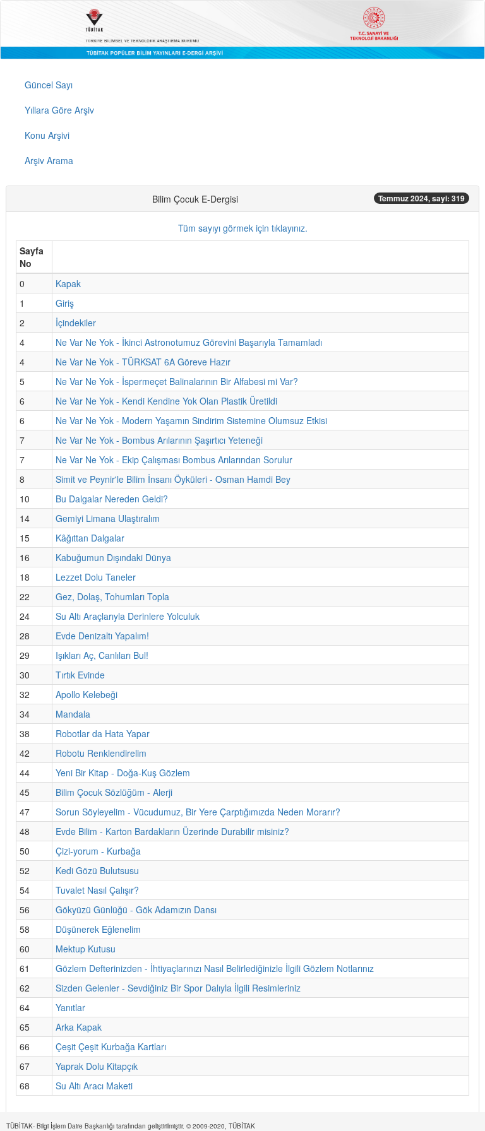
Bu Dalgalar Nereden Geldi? (112, 498)
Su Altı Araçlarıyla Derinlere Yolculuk (128, 616)
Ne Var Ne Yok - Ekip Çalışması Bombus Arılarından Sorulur (174, 459)
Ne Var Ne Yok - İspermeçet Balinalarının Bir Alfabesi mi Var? (177, 381)
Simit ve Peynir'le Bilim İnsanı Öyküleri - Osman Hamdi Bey (173, 479)
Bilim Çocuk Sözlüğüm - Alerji (114, 792)
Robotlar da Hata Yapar (103, 733)
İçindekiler (76, 322)
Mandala (73, 714)
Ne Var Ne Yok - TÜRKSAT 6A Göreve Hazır (143, 361)
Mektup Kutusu (86, 948)
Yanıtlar (70, 1007)
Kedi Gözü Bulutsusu (97, 870)
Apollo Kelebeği (86, 694)
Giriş (65, 303)
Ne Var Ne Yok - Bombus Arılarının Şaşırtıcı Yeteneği (159, 440)
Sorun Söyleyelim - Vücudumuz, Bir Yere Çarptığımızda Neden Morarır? (198, 811)
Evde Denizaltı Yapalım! (102, 635)
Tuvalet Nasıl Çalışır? (97, 890)
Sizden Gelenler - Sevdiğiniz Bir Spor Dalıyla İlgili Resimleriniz (178, 987)
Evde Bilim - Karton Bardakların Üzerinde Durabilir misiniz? (172, 831)
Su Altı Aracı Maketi (94, 1085)
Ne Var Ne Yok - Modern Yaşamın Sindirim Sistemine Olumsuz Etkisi (191, 420)
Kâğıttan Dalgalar (90, 537)
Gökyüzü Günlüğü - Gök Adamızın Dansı (136, 909)
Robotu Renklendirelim (101, 753)
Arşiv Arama (49, 160)
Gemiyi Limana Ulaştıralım (108, 518)
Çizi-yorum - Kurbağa (98, 850)
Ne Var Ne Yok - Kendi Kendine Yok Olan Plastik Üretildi (166, 400)
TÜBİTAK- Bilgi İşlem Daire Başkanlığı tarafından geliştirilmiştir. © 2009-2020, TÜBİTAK (130, 1126)
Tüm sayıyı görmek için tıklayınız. (243, 228)
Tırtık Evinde (80, 674)
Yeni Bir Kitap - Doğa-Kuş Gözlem (123, 772)
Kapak (68, 283)
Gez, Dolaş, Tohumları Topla (112, 596)
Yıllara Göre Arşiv (59, 110)
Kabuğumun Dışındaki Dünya (113, 557)
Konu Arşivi (47, 135)
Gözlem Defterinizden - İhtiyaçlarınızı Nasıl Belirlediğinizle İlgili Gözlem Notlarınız (215, 968)
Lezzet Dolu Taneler (96, 577)
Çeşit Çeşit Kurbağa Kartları (111, 1046)
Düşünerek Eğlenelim (98, 929)
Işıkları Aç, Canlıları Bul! (102, 655)
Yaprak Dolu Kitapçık (97, 1066)
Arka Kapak (79, 1027)
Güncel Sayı (49, 84)
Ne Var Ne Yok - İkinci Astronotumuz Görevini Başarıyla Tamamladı (189, 342)
